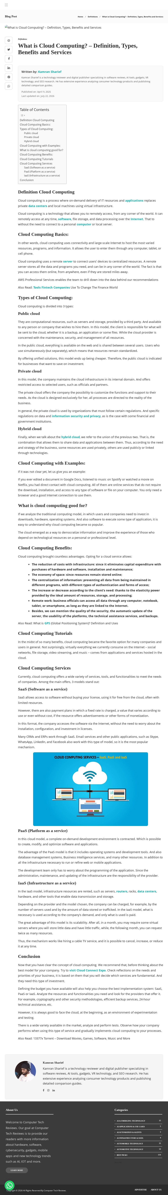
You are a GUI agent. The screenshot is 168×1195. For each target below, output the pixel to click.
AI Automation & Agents (139, 1132)
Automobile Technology (139, 1143)
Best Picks (139, 1155)
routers (121, 891)
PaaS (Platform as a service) (39, 171)
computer (84, 224)
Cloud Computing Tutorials (36, 159)
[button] (9, 1185)
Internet (137, 219)
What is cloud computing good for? (41, 150)
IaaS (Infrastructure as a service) (42, 175)
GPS (47, 623)
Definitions (93, 16)
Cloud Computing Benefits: (36, 154)
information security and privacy (76, 416)
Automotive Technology (139, 1149)
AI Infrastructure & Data (139, 1138)
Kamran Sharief (49, 72)
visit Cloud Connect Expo (87, 970)
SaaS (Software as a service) (39, 167)
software (64, 219)
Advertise (141, 1189)
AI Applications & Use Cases (139, 1126)
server (68, 261)
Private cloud (31, 137)
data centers (37, 206)
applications (134, 200)
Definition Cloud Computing (37, 120)
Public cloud (31, 133)
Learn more (17, 1170)
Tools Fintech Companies (51, 287)
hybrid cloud (70, 437)
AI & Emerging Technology (139, 1121)
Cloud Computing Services (36, 163)
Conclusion (27, 180)
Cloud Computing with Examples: (40, 145)
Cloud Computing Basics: (35, 124)
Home (80, 16)
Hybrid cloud (31, 141)
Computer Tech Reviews (55, 1190)
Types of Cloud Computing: (36, 129)
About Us (156, 1189)
